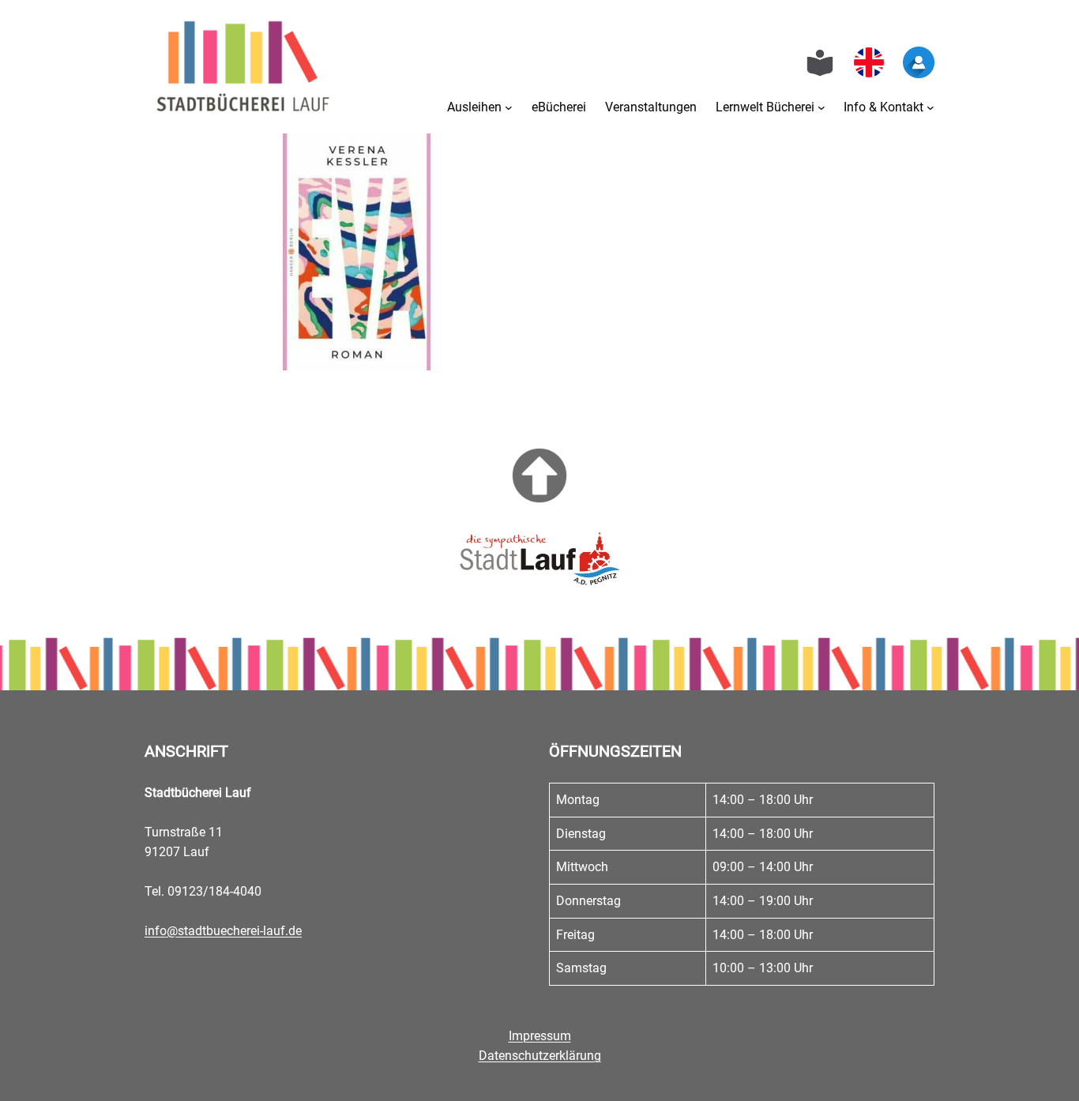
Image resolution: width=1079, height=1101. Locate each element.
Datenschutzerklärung (540, 1055)
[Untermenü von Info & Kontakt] (930, 107)
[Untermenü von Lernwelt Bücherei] (821, 107)
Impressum (540, 1035)
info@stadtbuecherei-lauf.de (223, 930)
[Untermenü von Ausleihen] (509, 107)
